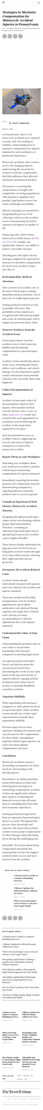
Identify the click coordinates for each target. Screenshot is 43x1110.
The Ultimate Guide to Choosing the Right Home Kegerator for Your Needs (11, 1060)
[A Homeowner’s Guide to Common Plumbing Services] (8, 877)
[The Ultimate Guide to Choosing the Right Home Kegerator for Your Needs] (11, 1051)
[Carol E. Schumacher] (5, 123)
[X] (10, 36)
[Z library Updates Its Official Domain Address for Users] (8, 889)
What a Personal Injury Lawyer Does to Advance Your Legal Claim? (25, 903)
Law (3, 28)
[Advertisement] (21, 65)
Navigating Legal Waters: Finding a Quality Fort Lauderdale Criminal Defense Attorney (31, 1037)
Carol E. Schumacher (21, 123)
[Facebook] (4, 36)
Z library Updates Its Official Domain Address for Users (25, 891)
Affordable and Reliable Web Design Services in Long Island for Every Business (31, 1062)
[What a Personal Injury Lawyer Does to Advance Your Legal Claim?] (8, 902)
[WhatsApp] (20, 36)
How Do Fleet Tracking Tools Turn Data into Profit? (20, 988)
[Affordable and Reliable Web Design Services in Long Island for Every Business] (31, 1051)
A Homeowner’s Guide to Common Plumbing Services (26, 878)
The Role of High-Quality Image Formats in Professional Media (21, 996)
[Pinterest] (15, 36)
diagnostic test (16, 414)
